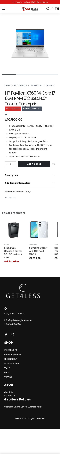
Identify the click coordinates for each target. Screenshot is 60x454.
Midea (6, 244)
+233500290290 (12, 324)
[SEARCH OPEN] (47, 8)
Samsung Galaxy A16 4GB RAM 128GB (38, 251)
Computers (36, 85)
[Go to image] (9, 74)
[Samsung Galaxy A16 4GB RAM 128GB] (39, 230)
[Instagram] (12, 334)
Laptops (50, 85)
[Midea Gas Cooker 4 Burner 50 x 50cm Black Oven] (14, 230)
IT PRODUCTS (20, 85)
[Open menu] (4, 8)
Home (7, 85)
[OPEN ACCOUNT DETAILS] (52, 8)
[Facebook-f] (6, 334)
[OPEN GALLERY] (30, 43)
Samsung (33, 244)
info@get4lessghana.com (18, 320)
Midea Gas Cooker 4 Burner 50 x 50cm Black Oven (13, 252)
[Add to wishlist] (53, 164)
